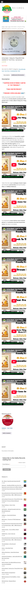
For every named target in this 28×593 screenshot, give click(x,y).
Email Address (6, 464)
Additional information (18, 75)
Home (3, 26)
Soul (9, 26)
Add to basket (7, 433)
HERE (22, 93)
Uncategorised (13, 71)
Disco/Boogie (22, 69)
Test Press (7, 71)
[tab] (6, 75)
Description (7, 75)
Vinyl (6, 26)
